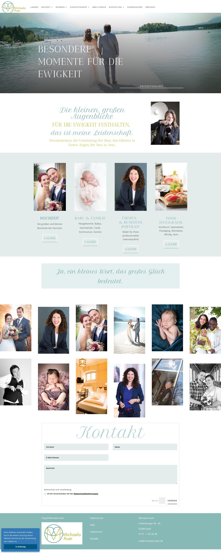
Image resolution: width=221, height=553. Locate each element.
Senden (172, 500)
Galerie (50, 238)
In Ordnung (20, 546)
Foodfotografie (78, 7)
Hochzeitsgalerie (151, 86)
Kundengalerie (134, 7)
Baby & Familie (99, 7)
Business (60, 7)
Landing (34, 7)
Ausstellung (115, 7)
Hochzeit (45, 7)
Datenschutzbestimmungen (86, 493)
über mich (150, 7)
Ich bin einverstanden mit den (72, 493)
